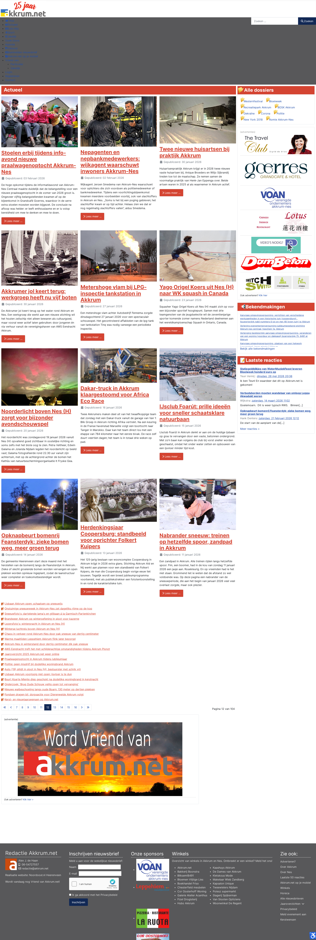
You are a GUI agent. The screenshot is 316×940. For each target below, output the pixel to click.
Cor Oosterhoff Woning (191, 891)
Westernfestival (253, 101)
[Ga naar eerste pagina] (4, 707)
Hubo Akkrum (186, 903)
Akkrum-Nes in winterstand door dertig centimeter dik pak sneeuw (46, 644)
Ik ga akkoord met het (94, 894)
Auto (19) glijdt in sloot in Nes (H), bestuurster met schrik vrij (43, 669)
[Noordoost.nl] (276, 245)
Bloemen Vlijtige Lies (190, 879)
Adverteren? (288, 861)
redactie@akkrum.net (35, 868)
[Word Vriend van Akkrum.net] (100, 759)
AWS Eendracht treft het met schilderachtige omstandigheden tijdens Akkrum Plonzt (57, 649)
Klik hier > (28, 799)
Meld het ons (263, 860)
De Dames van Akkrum (227, 871)
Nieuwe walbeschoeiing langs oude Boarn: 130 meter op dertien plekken (50, 689)
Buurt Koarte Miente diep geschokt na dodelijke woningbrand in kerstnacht (51, 679)
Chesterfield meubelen (191, 887)
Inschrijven (78, 902)
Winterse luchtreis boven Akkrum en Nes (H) (32, 628)
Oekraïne (249, 113)
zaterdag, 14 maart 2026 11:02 (271, 400)
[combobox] (274, 21)
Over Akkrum (288, 866)
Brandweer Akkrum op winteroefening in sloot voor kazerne (42, 618)
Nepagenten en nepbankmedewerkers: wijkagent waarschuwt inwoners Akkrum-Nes (110, 161)
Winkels (285, 888)
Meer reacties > (250, 428)
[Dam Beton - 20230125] (276, 263)
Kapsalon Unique (223, 883)
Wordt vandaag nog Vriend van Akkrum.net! (32, 881)
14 (61, 707)
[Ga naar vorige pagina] (11, 707)
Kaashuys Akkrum (224, 867)
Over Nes (286, 872)
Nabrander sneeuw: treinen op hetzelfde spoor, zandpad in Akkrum (195, 541)
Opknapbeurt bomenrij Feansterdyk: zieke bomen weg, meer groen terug (35, 541)
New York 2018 (253, 119)
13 (54, 707)
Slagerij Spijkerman (225, 895)
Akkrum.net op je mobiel (295, 882)
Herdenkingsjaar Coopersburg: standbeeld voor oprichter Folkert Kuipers (113, 536)
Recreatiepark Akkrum (257, 107)
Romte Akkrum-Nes (281, 119)
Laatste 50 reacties (292, 877)
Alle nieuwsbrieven (291, 898)
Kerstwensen (288, 919)
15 (68, 707)
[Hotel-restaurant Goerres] (276, 170)
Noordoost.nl (37, 875)
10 (34, 707)
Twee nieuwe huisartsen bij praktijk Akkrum (194, 152)
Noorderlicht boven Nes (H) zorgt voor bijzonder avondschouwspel (36, 417)
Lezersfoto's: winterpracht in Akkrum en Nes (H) (35, 623)
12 (47, 707)
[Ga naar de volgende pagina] (82, 707)
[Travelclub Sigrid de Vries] (276, 144)
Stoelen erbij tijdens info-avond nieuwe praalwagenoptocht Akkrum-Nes (38, 162)
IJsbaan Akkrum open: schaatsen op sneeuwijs (34, 603)
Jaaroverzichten (290, 903)
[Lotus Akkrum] (276, 222)
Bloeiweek (275, 101)
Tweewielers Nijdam (225, 887)
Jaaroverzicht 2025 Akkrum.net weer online (32, 654)
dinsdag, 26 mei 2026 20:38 (274, 376)
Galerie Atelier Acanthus (192, 895)
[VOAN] (276, 197)
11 (41, 707)
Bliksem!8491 (185, 875)
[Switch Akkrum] (276, 282)
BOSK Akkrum (286, 107)
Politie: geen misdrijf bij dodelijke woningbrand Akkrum (39, 664)
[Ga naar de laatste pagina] (88, 707)
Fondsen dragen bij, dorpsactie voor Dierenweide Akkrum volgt (44, 694)
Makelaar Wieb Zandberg (228, 879)
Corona (265, 113)
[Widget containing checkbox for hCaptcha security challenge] (94, 884)
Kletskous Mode (223, 875)
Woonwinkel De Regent (227, 903)
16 (75, 707)
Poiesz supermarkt (224, 891)
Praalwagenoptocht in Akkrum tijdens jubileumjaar (36, 659)
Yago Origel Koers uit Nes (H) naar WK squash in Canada (196, 290)
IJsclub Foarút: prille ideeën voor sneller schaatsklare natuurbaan (194, 412)
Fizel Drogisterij (187, 899)
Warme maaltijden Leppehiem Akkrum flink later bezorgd (40, 639)
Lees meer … (14, 221)
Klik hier (263, 295)
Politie (280, 113)
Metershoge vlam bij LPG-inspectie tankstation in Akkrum (113, 293)
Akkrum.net (184, 867)
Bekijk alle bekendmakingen (257, 348)
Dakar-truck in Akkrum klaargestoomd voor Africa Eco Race (114, 394)
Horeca (284, 893)
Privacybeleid (109, 894)
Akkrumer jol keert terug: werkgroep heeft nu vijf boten (39, 294)
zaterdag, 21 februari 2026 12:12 (279, 418)
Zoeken (308, 21)
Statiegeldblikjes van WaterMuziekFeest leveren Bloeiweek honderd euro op (271, 370)
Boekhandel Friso (188, 883)
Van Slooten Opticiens (226, 899)
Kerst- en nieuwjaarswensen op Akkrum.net (31, 699)
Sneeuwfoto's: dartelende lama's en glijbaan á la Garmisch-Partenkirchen (50, 613)
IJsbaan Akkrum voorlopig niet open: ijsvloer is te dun (38, 674)
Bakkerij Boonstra (188, 871)
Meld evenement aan (293, 914)
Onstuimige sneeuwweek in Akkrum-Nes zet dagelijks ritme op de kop (48, 608)
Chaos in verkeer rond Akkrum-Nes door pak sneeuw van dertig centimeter (52, 633)
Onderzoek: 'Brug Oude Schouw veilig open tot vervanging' (42, 684)
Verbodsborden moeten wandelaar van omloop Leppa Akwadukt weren (275, 394)
